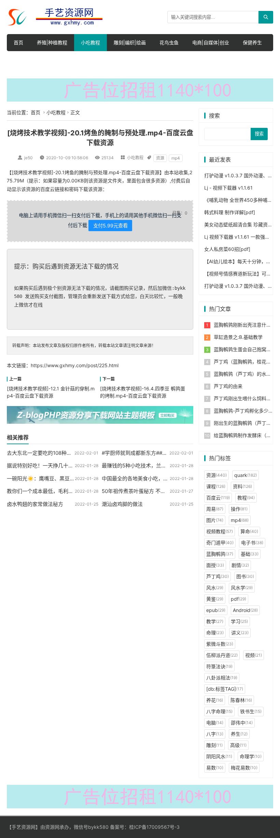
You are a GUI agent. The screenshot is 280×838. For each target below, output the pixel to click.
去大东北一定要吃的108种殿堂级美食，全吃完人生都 (67, 453)
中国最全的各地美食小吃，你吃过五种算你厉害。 (158, 478)
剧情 (240, 565)
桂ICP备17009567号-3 (154, 827)
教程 (246, 497)
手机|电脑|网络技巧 (72, 59)
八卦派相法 (221, 677)
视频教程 (219, 531)
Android (245, 610)
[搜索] (265, 17)
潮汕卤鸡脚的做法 (122, 504)
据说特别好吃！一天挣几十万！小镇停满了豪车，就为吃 (71, 465)
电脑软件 (229, 59)
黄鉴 (214, 599)
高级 (238, 745)
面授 (215, 565)
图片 (214, 520)
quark (245, 475)
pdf (238, 599)
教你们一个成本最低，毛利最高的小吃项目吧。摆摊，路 (71, 491)
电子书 (252, 542)
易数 (214, 767)
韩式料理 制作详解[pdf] (229, 212)
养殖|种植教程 (52, 42)
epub (215, 610)
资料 (242, 486)
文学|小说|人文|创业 (128, 59)
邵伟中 (242, 722)
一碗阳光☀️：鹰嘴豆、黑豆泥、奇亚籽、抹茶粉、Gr (67, 478)
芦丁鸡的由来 (228, 386)
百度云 (218, 497)
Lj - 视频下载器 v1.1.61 (228, 188)
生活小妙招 (26, 59)
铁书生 (251, 711)
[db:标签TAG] (224, 689)
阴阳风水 (219, 756)
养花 (214, 700)
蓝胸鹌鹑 (219, 554)
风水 (214, 587)
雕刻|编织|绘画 (130, 42)
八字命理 (219, 711)
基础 (249, 554)
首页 (18, 42)
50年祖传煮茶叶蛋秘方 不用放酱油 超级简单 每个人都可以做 (171, 491)
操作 (239, 509)
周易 (214, 509)
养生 (239, 734)
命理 (215, 632)
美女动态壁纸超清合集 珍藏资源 (238, 224)
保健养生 (252, 42)
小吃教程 (90, 42)
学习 (239, 621)
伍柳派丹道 (222, 655)
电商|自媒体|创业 (210, 42)
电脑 (214, 722)
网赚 (201, 59)
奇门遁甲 (220, 542)
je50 (28, 157)
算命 (249, 531)
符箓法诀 (219, 666)
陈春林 (241, 700)
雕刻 (214, 745)
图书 (245, 576)
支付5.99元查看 (110, 225)
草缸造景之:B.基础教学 (238, 337)
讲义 (240, 632)
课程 (215, 486)
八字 (214, 734)
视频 (253, 655)
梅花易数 (244, 767)
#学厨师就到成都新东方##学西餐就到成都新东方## (161, 453)
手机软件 (173, 59)
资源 (160, 158)
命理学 (251, 756)
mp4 (175, 158)
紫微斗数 (219, 644)
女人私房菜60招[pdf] (227, 249)
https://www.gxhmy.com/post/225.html (74, 365)
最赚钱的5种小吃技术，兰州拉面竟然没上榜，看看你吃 (165, 465)
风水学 (242, 587)
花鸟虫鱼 (169, 42)
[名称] (140, 89)
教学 (214, 621)
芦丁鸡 (217, 576)
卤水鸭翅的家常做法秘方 (35, 504)
